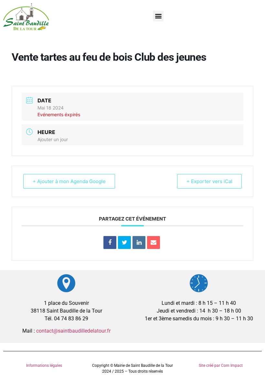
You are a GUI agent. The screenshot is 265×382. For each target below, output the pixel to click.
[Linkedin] (138, 242)
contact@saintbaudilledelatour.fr (73, 331)
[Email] (153, 242)
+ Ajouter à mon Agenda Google (69, 181)
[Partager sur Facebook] (109, 242)
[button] (158, 16)
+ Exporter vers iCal (209, 181)
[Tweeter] (124, 242)
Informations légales (44, 365)
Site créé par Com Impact (221, 365)
